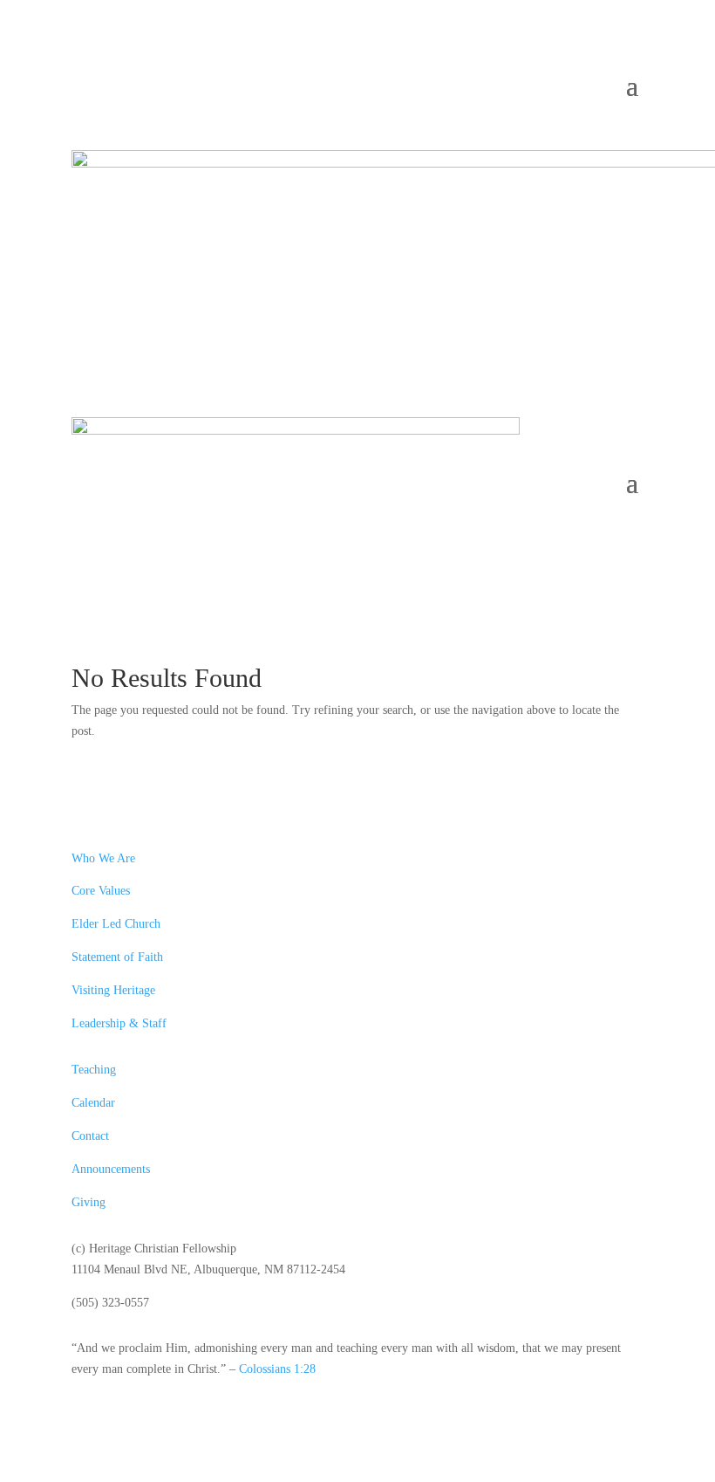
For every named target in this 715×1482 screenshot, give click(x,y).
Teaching (94, 1069)
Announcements (111, 1169)
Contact (90, 1135)
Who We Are (103, 858)
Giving (89, 1202)
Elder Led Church (116, 923)
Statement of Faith (117, 957)
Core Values (101, 890)
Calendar (93, 1102)
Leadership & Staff (119, 1023)
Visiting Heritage (113, 990)
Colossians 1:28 (277, 1369)
